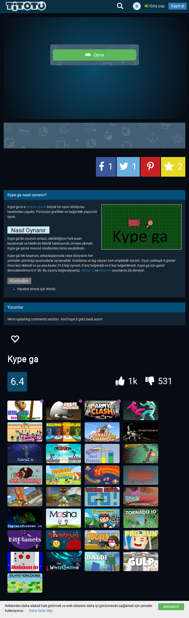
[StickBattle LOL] (140, 497)
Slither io (87, 270)
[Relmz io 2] (63, 497)
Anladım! (171, 606)
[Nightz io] (140, 453)
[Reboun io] (24, 561)
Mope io (105, 270)
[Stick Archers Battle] (63, 453)
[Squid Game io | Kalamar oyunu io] (24, 432)
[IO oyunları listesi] (26, 6)
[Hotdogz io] (24, 497)
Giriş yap (156, 6)
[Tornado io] (140, 518)
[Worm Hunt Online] (102, 475)
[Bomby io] (63, 540)
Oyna (97, 54)
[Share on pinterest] (150, 167)
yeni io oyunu (36, 207)
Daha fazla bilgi (40, 611)
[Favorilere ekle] (14, 340)
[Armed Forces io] (140, 432)
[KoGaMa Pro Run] (140, 540)
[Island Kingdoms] (24, 583)
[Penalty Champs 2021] (102, 432)
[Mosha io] (63, 518)
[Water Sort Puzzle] (102, 453)
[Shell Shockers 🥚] (63, 410)
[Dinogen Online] (140, 475)
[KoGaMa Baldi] (102, 561)
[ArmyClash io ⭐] (102, 410)
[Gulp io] (140, 561)
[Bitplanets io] (24, 540)
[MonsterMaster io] (102, 518)
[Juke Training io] (24, 475)
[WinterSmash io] (63, 561)
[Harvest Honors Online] (63, 475)
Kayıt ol (177, 6)
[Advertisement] (94, 135)
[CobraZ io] (24, 453)
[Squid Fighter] (140, 410)
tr (137, 6)
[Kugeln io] (102, 540)
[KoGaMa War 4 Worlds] (63, 432)
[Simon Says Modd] (102, 497)
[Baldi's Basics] (24, 410)
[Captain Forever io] (24, 518)
